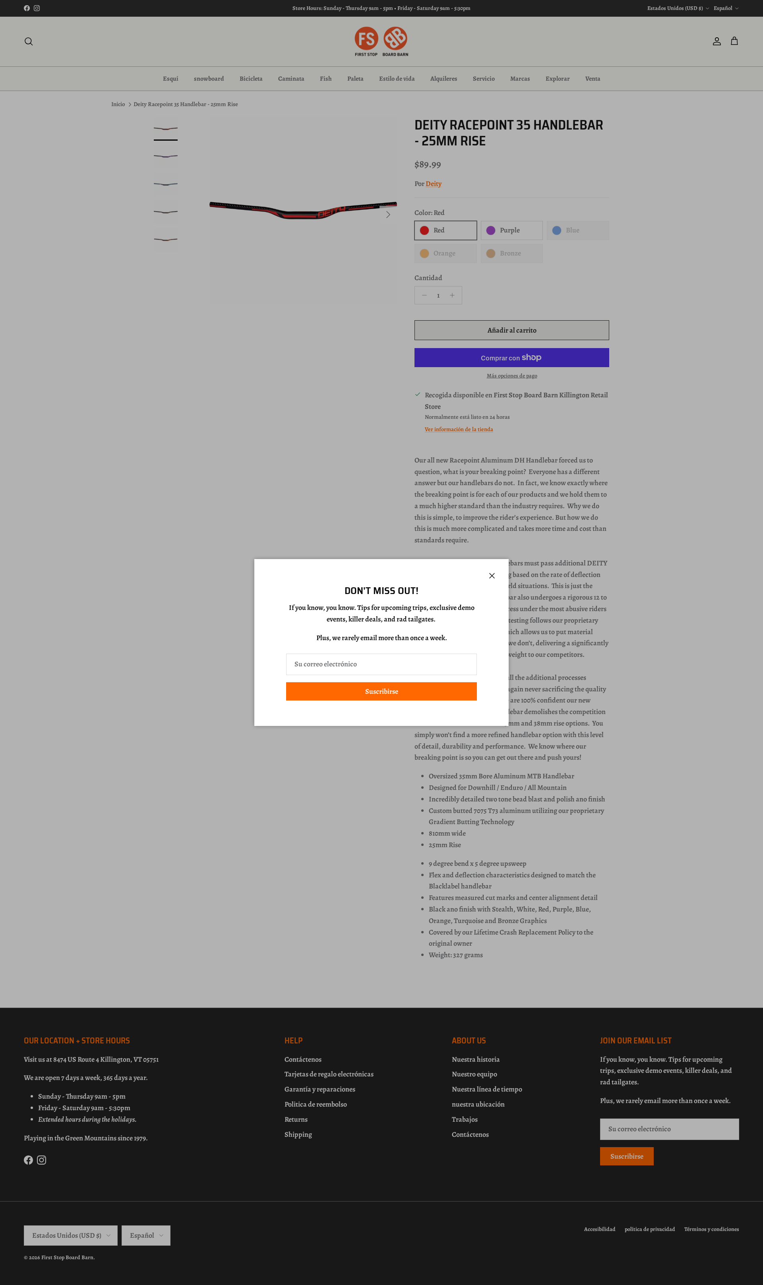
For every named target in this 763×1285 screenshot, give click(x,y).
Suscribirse (381, 691)
